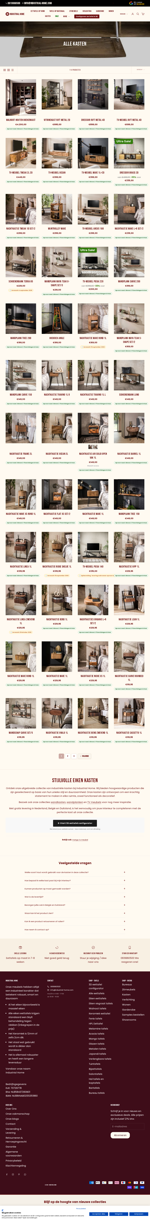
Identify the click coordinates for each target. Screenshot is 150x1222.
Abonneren (120, 1135)
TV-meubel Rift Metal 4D (129, 120)
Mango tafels (97, 1038)
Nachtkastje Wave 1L (93, 514)
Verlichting (87, 11)
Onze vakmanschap (18, 1113)
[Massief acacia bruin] (95, 447)
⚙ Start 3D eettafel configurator (75, 823)
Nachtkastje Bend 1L (57, 619)
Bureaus (127, 984)
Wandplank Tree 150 (129, 514)
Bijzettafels (95, 1069)
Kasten (48, 16)
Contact (10, 1124)
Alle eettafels (96, 993)
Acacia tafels (96, 1033)
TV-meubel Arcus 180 (93, 228)
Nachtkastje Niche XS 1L (93, 676)
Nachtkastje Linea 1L (21, 566)
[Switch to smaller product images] (9, 70)
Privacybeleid (81, 1209)
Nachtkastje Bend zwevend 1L (93, 732)
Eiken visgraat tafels (101, 1003)
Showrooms (129, 1019)
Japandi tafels (97, 1053)
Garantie (11, 1146)
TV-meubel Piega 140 (93, 566)
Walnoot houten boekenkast (21, 120)
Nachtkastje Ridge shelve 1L (57, 566)
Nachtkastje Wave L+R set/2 (129, 228)
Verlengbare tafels (100, 1059)
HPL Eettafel (96, 1023)
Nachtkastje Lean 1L (129, 619)
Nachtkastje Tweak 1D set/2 (20, 228)
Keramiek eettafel (99, 1013)
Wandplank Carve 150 (21, 394)
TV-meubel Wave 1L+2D (93, 172)
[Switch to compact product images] (12, 70)
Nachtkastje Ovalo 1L (57, 732)
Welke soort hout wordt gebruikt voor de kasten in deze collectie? (75, 872)
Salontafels (95, 1074)
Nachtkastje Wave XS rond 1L (21, 514)
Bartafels (94, 1088)
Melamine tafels (98, 1028)
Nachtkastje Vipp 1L (129, 566)
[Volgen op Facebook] (7, 1174)
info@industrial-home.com (38, 3)
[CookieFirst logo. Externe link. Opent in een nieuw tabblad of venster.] (3, 1210)
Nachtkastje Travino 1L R (57, 394)
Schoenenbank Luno (129, 394)
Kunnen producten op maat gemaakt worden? (75, 889)
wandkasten (58, 802)
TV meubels (94, 802)
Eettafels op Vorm (38, 11)
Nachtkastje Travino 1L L (93, 394)
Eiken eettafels (97, 998)
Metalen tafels (97, 1048)
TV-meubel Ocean (57, 172)
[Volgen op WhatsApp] (25, 1174)
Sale (57, 16)
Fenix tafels (95, 1018)
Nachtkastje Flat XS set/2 (57, 514)
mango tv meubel (80, 839)
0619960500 (14, 3)
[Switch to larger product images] (5, 70)
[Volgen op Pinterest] (19, 1174)
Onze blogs (12, 1118)
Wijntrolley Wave (57, 228)
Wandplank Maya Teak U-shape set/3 (57, 283)
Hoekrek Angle (56, 338)
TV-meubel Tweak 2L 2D (20, 172)
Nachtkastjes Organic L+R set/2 (93, 621)
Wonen (111, 11)
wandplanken (75, 802)
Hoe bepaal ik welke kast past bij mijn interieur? (75, 880)
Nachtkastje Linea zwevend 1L (21, 621)
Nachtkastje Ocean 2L (57, 454)
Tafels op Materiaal (57, 11)
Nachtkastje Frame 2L (21, 454)
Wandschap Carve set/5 (21, 732)
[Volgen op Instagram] (13, 1174)
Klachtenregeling (16, 1165)
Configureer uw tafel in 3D (87, 16)
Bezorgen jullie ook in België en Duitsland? (75, 905)
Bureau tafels (97, 1093)
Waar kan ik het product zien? (75, 913)
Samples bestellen (133, 1014)
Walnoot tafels (97, 1008)
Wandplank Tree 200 (20, 338)
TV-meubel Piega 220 (93, 281)
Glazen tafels (96, 1043)
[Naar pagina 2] (84, 756)
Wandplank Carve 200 (129, 281)
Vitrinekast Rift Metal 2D (57, 120)
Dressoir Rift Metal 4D (93, 120)
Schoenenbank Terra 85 (21, 281)
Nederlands (122, 14)
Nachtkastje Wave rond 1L (93, 338)
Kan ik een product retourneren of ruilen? (75, 921)
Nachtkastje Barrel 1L (129, 454)
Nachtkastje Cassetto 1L (129, 732)
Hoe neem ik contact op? (75, 930)
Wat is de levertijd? (75, 897)
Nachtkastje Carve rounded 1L (129, 678)
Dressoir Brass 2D (129, 172)
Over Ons (11, 1108)
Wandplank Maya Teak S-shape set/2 (129, 340)
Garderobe (100, 11)
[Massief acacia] (90, 447)
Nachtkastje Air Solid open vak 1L (93, 456)
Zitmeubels (73, 11)
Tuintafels (94, 1064)
